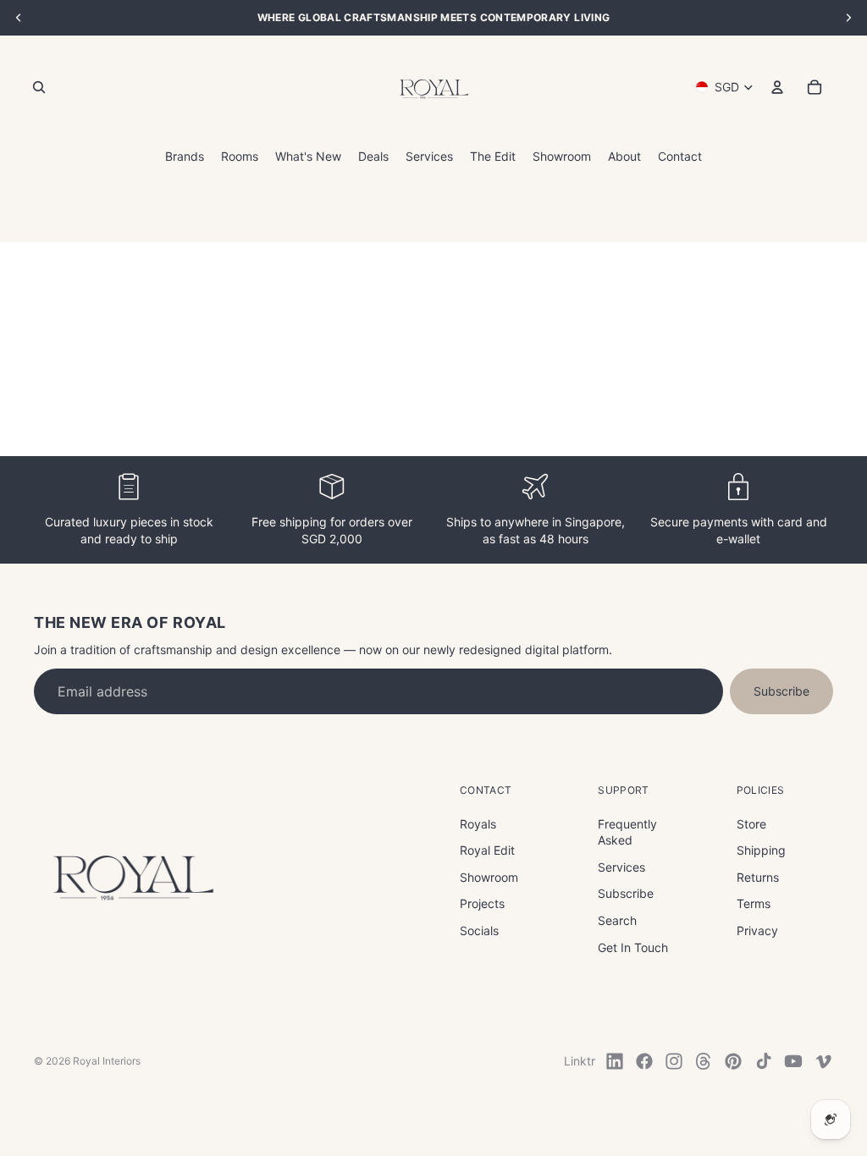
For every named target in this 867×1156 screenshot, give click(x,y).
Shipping (761, 850)
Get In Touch (633, 947)
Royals (478, 824)
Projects (482, 903)
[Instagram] (674, 1061)
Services (621, 867)
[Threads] (703, 1061)
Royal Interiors (107, 1060)
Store (751, 824)
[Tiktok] (764, 1061)
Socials (479, 930)
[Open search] (39, 87)
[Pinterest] (733, 1061)
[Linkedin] (615, 1061)
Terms (753, 903)
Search (617, 920)
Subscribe (781, 691)
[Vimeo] (823, 1061)
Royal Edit (487, 850)
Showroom (489, 877)
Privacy (757, 930)
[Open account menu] (777, 87)
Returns (758, 877)
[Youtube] (793, 1061)
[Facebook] (644, 1061)
